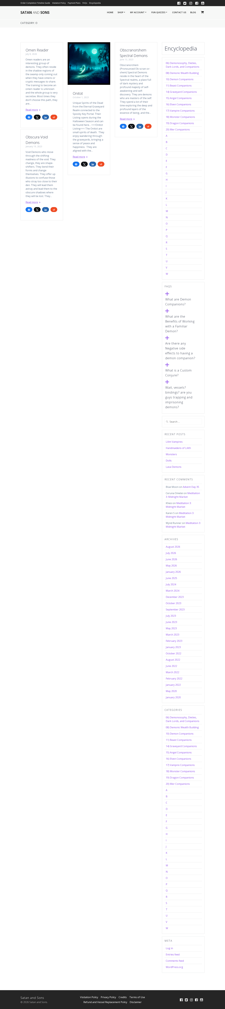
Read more (32, 109)
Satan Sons (35, 12)
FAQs (84, 3)
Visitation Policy (59, 3)
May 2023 (171, 628)
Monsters (171, 454)
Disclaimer (136, 1002)
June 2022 (171, 666)
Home (110, 12)
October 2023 (173, 603)
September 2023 (175, 609)
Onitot (78, 93)
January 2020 (173, 697)
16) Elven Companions (178, 104)
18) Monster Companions (180, 117)
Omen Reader (37, 50)
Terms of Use (137, 997)
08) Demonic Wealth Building (182, 73)
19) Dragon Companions (180, 123)
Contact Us (179, 12)
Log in (169, 948)
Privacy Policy (108, 997)
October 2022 (173, 653)
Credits (123, 997)
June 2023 (171, 622)
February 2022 (174, 678)
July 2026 (171, 553)
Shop (120, 12)
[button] (183, 299)
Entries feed (173, 954)
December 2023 (175, 597)
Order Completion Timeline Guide (35, 3)
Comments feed (175, 960)
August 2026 (173, 546)
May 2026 (171, 565)
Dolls (169, 460)
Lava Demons (173, 467)
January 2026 (173, 572)
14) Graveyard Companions (181, 92)
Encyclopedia (95, 3)
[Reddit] (54, 117)
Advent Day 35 (191, 487)
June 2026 (171, 559)
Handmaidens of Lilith (178, 448)
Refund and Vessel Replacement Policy (105, 1002)
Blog (193, 12)
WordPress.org (174, 967)
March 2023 (172, 634)
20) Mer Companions (178, 129)
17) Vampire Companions (180, 110)
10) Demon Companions (179, 79)
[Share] (29, 117)
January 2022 (173, 684)
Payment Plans (74, 3)
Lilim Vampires (174, 441)
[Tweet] (37, 117)
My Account (137, 12)
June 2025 (171, 578)
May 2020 (171, 691)
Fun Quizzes (158, 12)
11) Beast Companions (179, 85)
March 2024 (172, 590)
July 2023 (171, 615)
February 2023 (174, 641)
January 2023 (173, 647)
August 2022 (173, 659)
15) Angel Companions (179, 98)
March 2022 (172, 672)
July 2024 (171, 584)
